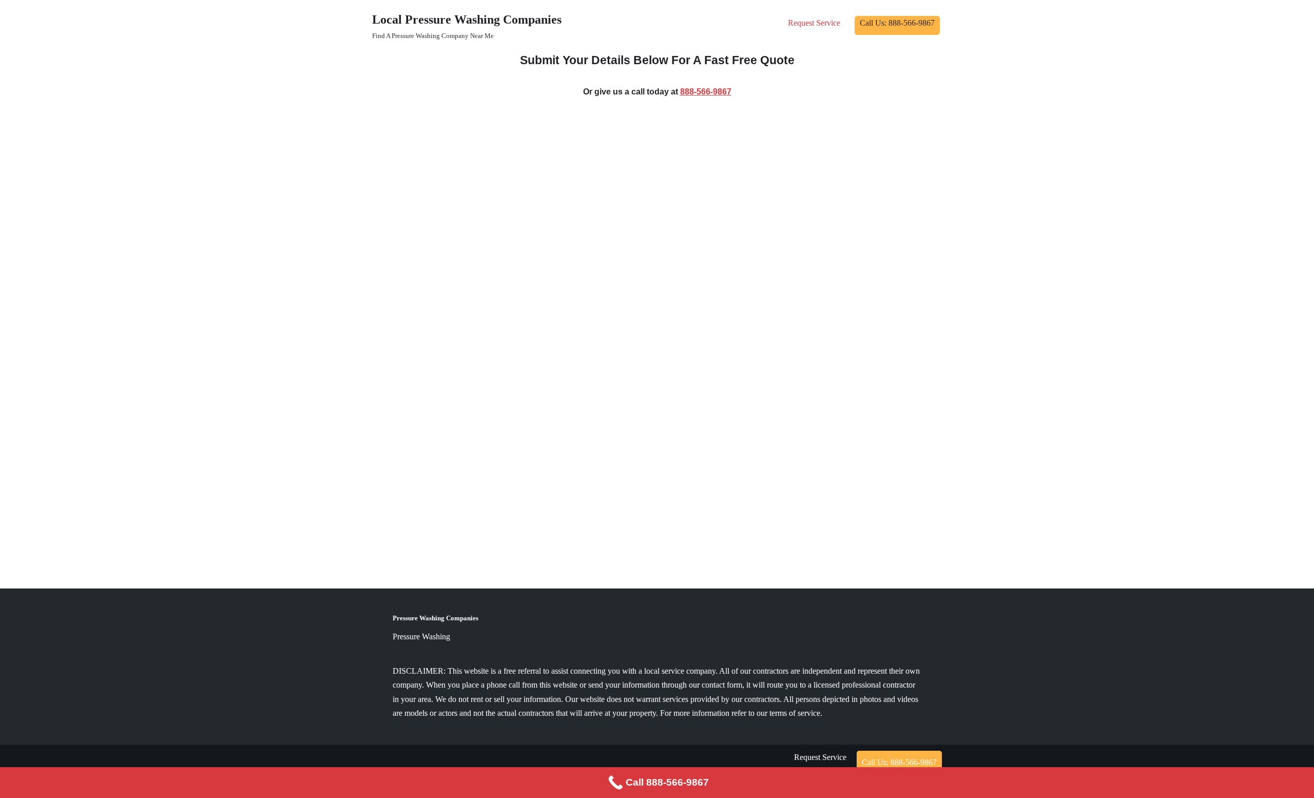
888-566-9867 (705, 91)
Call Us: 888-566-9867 (897, 22)
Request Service (814, 22)
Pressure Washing (421, 636)
